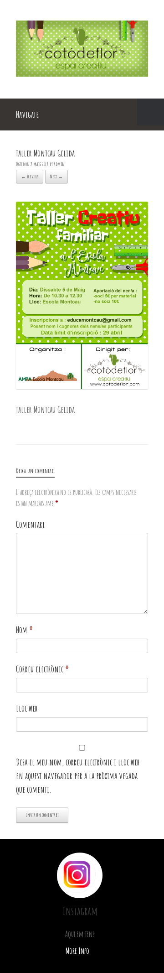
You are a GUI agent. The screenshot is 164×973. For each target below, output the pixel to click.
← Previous (29, 176)
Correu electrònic (42, 669)
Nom (24, 629)
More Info (78, 951)
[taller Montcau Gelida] (82, 385)
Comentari (30, 524)
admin (59, 164)
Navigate (27, 114)
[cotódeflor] (82, 73)
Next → (56, 176)
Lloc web (26, 708)
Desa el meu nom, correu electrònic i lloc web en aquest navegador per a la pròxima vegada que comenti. (77, 775)
